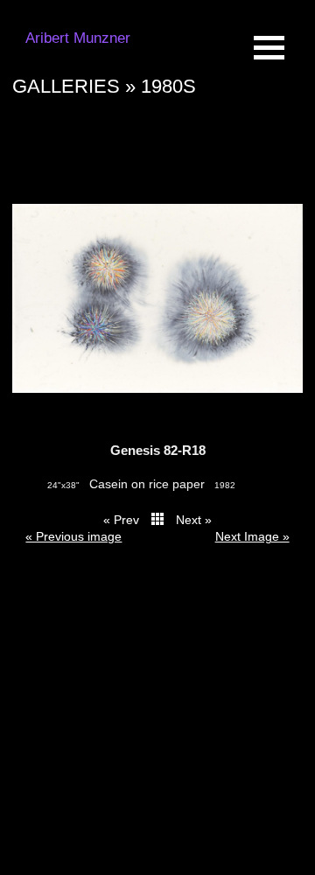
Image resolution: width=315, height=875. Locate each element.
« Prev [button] (121, 520)
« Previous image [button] (73, 536)
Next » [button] (194, 520)
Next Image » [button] (252, 536)
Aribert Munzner (77, 38)
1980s (168, 86)
